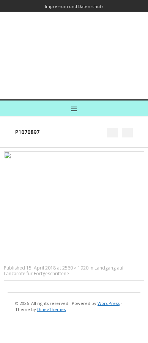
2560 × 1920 (75, 268)
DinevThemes (51, 309)
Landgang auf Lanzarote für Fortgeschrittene (64, 271)
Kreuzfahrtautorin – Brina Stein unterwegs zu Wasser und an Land (72, 50)
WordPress (109, 303)
